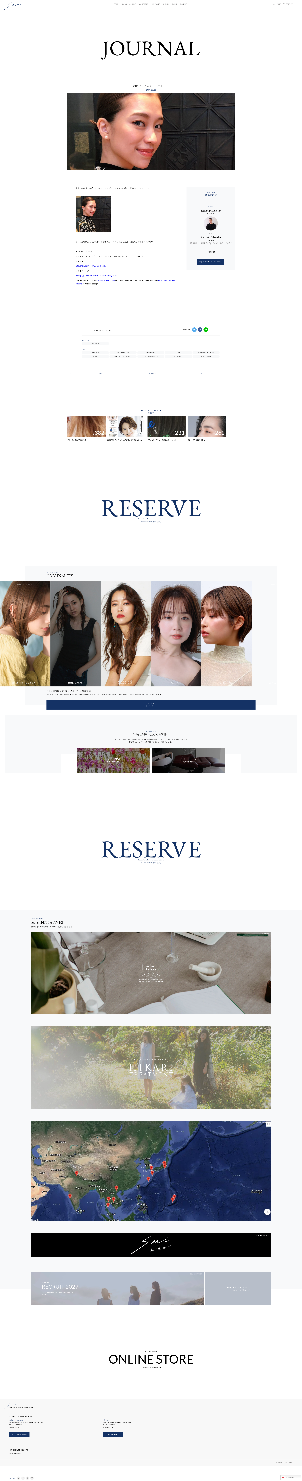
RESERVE (289, 4)
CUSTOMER (155, 4)
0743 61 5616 (110, 1424)
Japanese (289, 1477)
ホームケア (95, 352)
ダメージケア (178, 356)
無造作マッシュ (206, 356)
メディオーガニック (123, 352)
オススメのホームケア (150, 356)
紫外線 (95, 356)
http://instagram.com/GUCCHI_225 (91, 266)
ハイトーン (178, 352)
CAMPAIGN (184, 4)
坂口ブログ (95, 343)
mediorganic (151, 352)
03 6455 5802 (17, 1424)
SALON (124, 4)
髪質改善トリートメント (206, 352)
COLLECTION (144, 4)
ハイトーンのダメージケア (123, 356)
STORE (278, 4)
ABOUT (117, 4)
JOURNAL (166, 4)
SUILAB (174, 4)
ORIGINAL (133, 4)
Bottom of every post (106, 280)
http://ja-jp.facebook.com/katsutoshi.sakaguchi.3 (96, 276)
